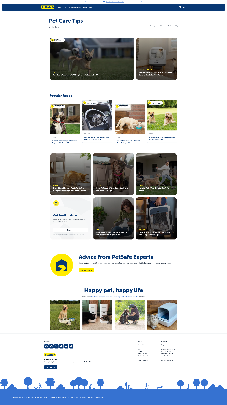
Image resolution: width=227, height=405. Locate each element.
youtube (109, 297)
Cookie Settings (99, 397)
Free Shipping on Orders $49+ (115, 2)
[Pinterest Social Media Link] (61, 346)
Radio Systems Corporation (22, 397)
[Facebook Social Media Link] (51, 346)
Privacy (45, 397)
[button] (59, 7)
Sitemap (64, 397)
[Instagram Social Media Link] (46, 346)
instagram (102, 297)
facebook (94, 297)
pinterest (129, 297)
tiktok (136, 297)
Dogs (59, 7)
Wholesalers (51, 397)
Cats (64, 7)
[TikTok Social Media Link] (71, 346)
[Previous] (85, 1)
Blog (90, 7)
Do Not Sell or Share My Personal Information (80, 397)
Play (176, 26)
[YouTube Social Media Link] (66, 346)
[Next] (141, 1)
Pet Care (161, 26)
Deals (85, 7)
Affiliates (58, 397)
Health (170, 26)
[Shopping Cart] (180, 7)
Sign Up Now (50, 367)
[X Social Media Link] (56, 346)
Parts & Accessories (74, 7)
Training (152, 26)
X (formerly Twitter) (119, 297)
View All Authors (86, 270)
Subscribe (70, 230)
